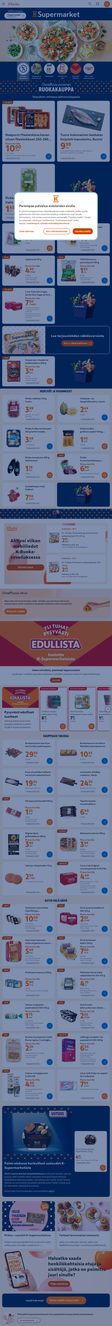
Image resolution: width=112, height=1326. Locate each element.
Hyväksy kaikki (82, 231)
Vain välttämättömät (56, 231)
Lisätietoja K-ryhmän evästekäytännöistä (47, 223)
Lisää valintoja (26, 231)
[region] (56, 216)
